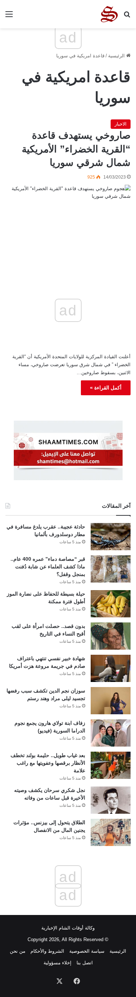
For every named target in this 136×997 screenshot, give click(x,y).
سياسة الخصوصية (86, 951)
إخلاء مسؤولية (57, 962)
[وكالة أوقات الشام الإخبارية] (109, 14)
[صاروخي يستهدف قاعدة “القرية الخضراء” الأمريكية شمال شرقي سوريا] (68, 223)
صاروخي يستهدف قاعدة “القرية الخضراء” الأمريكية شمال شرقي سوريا (76, 149)
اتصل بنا (85, 962)
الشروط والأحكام (47, 951)
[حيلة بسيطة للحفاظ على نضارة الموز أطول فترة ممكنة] (111, 603)
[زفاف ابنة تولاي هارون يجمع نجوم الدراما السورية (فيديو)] (111, 733)
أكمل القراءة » (105, 388)
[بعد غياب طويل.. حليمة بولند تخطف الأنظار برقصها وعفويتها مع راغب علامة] (111, 765)
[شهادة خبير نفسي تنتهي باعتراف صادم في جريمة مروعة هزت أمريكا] (111, 668)
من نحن (17, 951)
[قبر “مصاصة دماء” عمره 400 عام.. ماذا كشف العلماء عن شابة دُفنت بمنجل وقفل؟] (111, 569)
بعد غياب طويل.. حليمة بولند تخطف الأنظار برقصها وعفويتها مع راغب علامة (48, 762)
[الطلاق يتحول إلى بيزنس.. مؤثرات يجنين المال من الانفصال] (111, 832)
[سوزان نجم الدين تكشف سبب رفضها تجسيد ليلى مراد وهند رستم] (111, 700)
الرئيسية (117, 55)
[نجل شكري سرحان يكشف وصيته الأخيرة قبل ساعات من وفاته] (111, 800)
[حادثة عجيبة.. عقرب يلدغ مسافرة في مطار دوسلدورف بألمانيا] (111, 536)
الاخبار (121, 124)
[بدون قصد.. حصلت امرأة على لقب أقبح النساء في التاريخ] (111, 636)
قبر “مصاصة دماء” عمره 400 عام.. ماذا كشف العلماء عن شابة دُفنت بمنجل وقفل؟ (48, 566)
